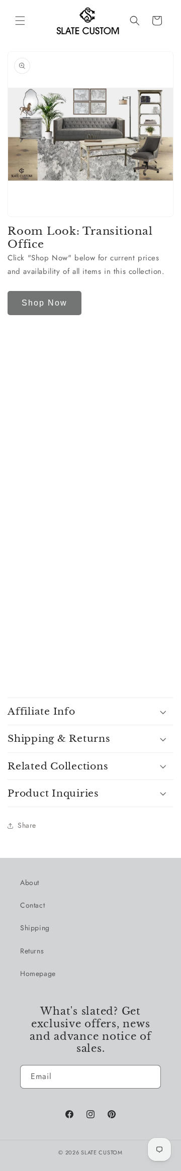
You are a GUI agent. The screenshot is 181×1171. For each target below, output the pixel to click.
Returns (32, 951)
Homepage (38, 973)
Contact (32, 905)
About (29, 882)
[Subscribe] (149, 1077)
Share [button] (27, 825)
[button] (20, 21)
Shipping (35, 928)
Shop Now (44, 303)
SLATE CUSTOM (101, 1152)
